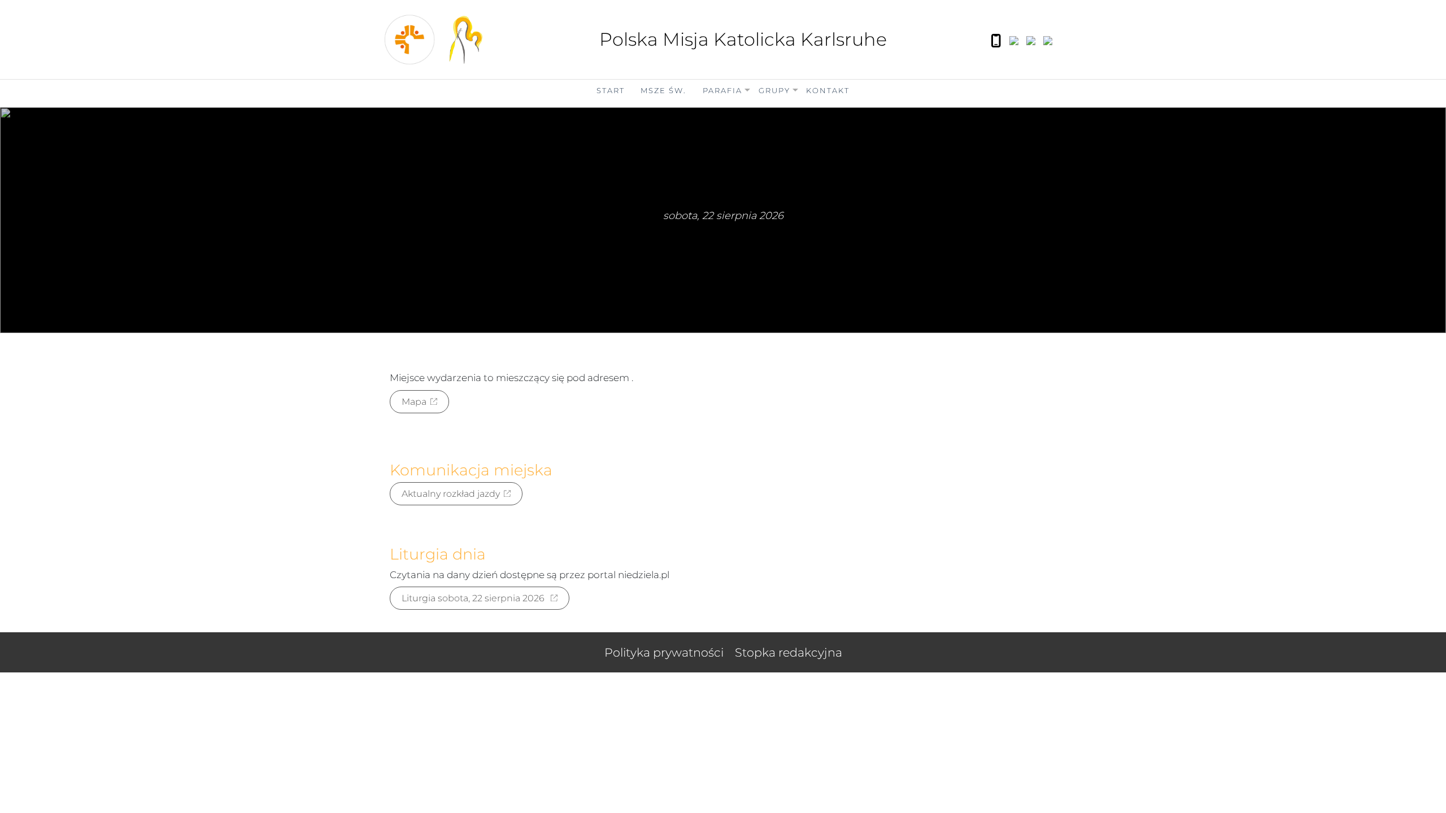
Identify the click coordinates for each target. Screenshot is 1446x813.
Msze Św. (663, 90)
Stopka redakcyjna (788, 652)
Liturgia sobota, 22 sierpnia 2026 (474, 598)
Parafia (722, 90)
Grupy (774, 90)
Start (610, 90)
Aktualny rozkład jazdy (451, 493)
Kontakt (828, 90)
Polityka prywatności (664, 652)
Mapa (414, 401)
